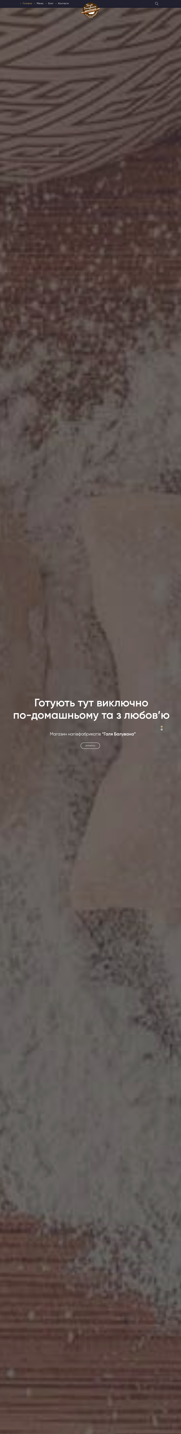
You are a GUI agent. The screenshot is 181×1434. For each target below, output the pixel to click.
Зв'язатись (90, 746)
